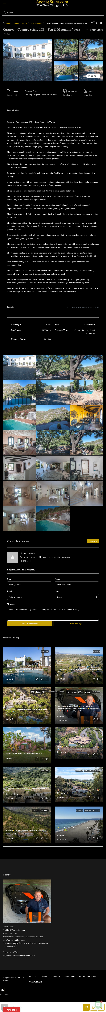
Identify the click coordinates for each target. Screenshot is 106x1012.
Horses (61, 692)
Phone (57, 578)
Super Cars (55, 976)
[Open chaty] (98, 1005)
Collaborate (10, 946)
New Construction (71, 692)
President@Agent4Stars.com (14, 930)
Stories (44, 976)
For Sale (7, 34)
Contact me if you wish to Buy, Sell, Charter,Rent (25, 943)
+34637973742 (30, 557)
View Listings (92, 541)
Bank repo (33, 692)
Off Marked (88, 692)
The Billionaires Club (87, 976)
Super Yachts (69, 976)
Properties (33, 976)
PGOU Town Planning (92, 811)
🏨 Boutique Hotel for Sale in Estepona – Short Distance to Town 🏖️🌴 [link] (78, 790)
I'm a (57, 591)
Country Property (20, 23)
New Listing (81, 692)
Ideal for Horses (36, 23)
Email (9, 591)
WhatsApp (65, 557)
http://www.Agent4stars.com (14, 940)
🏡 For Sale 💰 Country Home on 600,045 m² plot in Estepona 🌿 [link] (25, 830)
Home (8, 23)
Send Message (76, 623)
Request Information (30, 623)
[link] (27, 745)
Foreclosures (52, 692)
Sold (98, 731)
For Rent (38, 692)
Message (11, 603)
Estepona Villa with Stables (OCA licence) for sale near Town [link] (24, 753)
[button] (92, 23)
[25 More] (91, 70)
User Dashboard (35, 981)
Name (9, 578)
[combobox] (77, 597)
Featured (96, 692)
